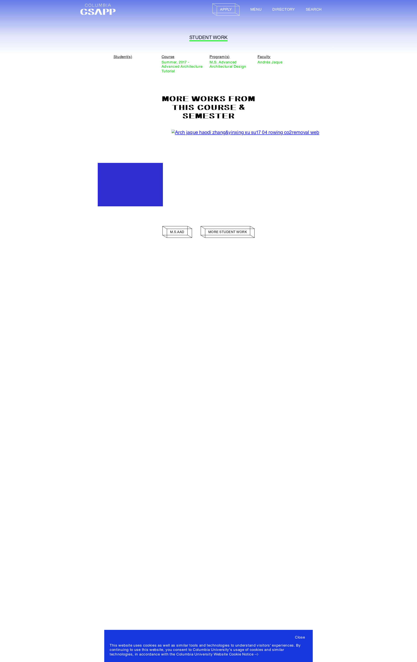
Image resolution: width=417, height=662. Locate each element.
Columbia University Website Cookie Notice (215, 654)
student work (208, 37)
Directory (283, 9)
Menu (256, 9)
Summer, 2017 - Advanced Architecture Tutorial (182, 66)
